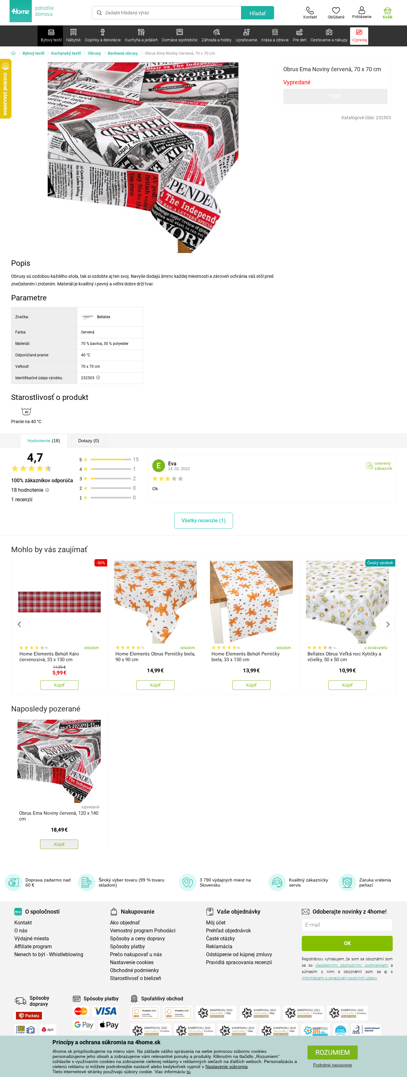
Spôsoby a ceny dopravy (137, 938)
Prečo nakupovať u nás (136, 954)
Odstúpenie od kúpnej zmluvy (239, 954)
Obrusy (94, 53)
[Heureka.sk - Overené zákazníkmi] (340, 1031)
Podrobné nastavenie (332, 1065)
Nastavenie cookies (132, 962)
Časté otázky (220, 938)
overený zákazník (383, 466)
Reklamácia (219, 946)
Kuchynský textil (66, 53)
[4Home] (15, 53)
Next (388, 624)
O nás (20, 930)
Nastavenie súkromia (226, 1066)
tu (188, 1071)
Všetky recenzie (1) (204, 521)
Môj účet (215, 922)
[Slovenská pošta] (25, 1029)
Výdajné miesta (31, 938)
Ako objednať (125, 922)
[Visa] (105, 1011)
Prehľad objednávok (228, 930)
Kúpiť (335, 96)
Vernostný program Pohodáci (143, 930)
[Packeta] (29, 1015)
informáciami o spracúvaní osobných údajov (339, 978)
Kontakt (23, 922)
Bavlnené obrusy (123, 53)
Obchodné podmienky (134, 970)
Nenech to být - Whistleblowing (48, 954)
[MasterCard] (81, 1011)
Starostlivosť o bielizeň (135, 978)
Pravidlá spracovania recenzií (239, 962)
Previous (19, 624)
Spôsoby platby (127, 946)
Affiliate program (33, 946)
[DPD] (48, 1029)
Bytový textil (33, 53)
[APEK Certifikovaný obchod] (366, 1031)
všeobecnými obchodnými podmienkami (351, 965)
